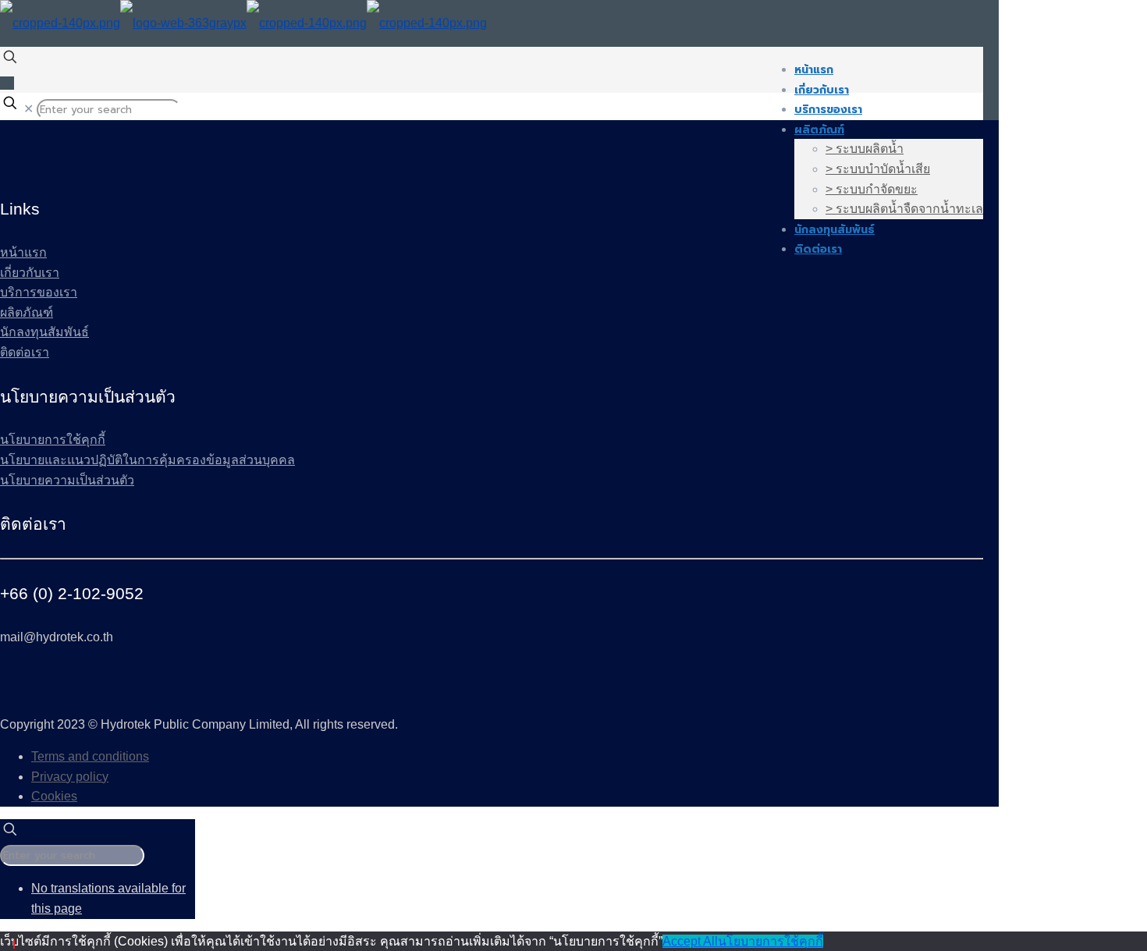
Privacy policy (69, 776)
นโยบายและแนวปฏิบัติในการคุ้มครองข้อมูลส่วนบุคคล (147, 460)
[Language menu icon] (7, 83)
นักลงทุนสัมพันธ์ (44, 332)
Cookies (54, 796)
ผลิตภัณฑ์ (26, 312)
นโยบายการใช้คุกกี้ (52, 439)
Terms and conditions (90, 756)
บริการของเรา (38, 292)
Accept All (690, 941)
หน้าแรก (23, 252)
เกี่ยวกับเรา (29, 272)
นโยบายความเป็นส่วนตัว (67, 480)
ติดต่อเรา (24, 352)
